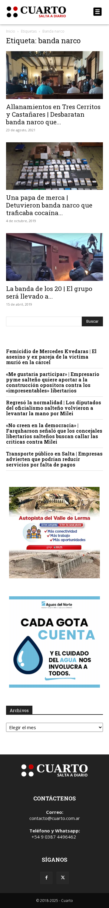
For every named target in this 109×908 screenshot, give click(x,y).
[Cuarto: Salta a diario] (40, 12)
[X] (63, 878)
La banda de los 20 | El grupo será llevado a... (49, 292)
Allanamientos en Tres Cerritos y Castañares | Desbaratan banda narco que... (53, 114)
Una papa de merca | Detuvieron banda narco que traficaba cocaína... (49, 205)
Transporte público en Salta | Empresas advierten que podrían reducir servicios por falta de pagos (54, 459)
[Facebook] (46, 878)
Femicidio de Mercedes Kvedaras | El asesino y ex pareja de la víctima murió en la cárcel (51, 356)
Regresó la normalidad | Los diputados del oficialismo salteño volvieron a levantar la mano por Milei (53, 408)
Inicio (10, 31)
